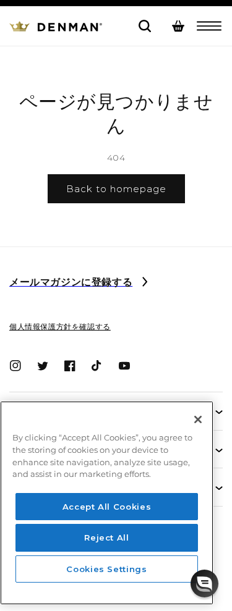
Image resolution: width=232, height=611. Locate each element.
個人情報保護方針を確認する (60, 326)
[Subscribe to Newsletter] (144, 283)
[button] (209, 26)
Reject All (106, 537)
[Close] (198, 419)
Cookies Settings (106, 569)
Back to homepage (116, 189)
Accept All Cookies (107, 507)
